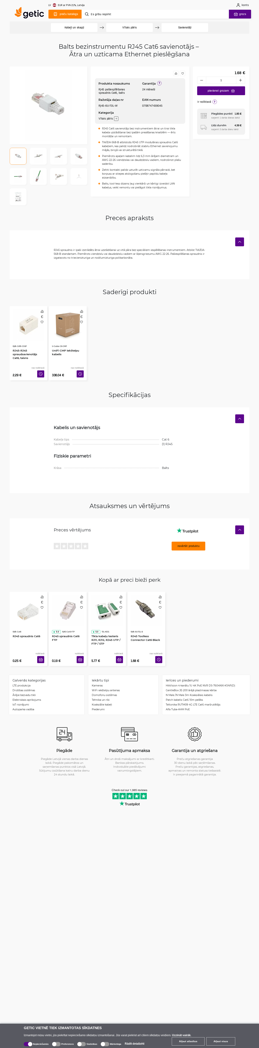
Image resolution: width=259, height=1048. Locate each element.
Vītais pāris (129, 27)
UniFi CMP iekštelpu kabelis (64, 342)
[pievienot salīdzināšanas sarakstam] (175, 73)
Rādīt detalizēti (134, 1043)
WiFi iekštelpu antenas (106, 679)
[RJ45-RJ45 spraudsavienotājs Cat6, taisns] (28, 321)
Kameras (97, 675)
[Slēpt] (239, 241)
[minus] (201, 80)
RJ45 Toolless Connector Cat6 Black (146, 622)
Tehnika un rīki (101, 689)
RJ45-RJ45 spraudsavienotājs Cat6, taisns (27, 344)
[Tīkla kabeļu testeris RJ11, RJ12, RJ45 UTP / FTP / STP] (107, 601)
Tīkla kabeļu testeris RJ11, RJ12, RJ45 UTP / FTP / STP (107, 624)
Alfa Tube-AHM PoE (178, 698)
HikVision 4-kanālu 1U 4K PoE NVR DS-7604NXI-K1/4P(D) (200, 675)
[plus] (240, 80)
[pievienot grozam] (41, 650)
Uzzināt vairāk (181, 1035)
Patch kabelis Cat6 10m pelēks (184, 689)
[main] (30, 13)
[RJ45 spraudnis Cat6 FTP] (68, 601)
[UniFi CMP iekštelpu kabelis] (68, 321)
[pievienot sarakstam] (182, 73)
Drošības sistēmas (24, 679)
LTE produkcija (21, 675)
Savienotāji (184, 27)
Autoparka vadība (23, 698)
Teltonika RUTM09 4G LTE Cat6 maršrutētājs (193, 694)
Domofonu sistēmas (104, 684)
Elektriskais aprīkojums (27, 689)
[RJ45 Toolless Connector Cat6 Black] (147, 601)
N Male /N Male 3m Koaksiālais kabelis (189, 684)
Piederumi (98, 698)
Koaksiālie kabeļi (102, 694)
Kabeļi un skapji (74, 27)
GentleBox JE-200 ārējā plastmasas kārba (191, 679)
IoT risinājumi (21, 694)
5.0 (56, 616)
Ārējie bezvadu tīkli (24, 684)
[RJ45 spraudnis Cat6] (28, 601)
